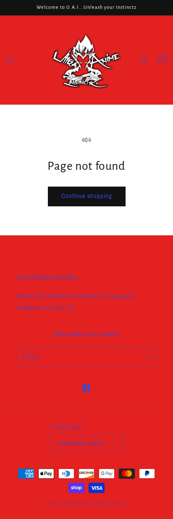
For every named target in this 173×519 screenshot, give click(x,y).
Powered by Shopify (109, 503)
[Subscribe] (147, 356)
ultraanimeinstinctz (77, 503)
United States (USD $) (81, 443)
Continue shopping (86, 195)
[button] (10, 59)
